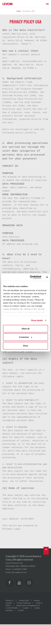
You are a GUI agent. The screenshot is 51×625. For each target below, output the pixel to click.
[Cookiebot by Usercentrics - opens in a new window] (31, 277)
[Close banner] (47, 277)
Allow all (25, 328)
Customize (24, 337)
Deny (25, 345)
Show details (37, 320)
